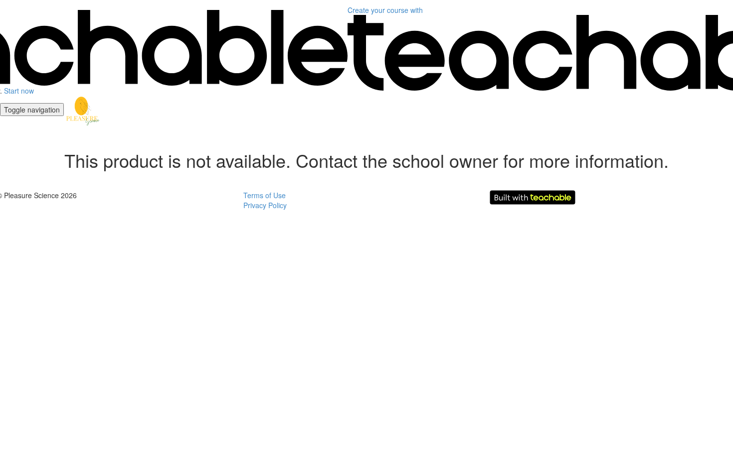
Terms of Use (264, 195)
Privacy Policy (265, 205)
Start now (19, 91)
